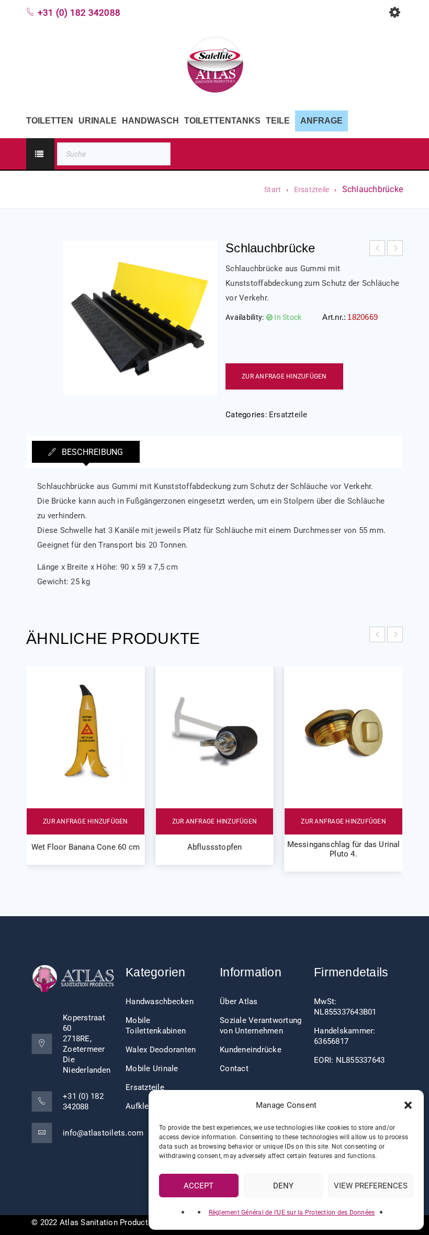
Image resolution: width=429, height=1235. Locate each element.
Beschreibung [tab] (91, 452)
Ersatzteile (312, 189)
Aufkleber (143, 1106)
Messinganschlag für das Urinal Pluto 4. (343, 849)
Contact (234, 1068)
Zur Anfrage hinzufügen (284, 376)
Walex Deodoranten (161, 1049)
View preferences (371, 1186)
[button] (408, 1105)
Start (272, 189)
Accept (198, 1186)
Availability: (244, 317)
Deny (283, 1186)
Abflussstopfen (214, 847)
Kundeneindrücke (250, 1049)
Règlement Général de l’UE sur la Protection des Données (292, 1212)
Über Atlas (239, 1001)
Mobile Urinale (152, 1068)
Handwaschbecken (160, 1001)
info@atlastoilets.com (103, 1133)
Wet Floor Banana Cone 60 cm (85, 847)
